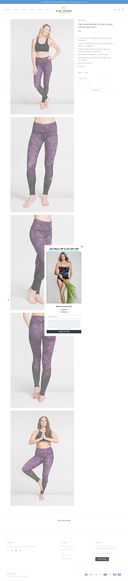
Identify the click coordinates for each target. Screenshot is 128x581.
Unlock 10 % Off (64, 331)
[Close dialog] (82, 247)
